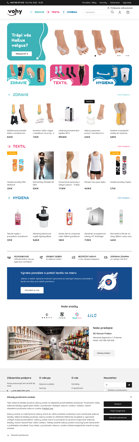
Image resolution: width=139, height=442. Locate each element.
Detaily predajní (103, 353)
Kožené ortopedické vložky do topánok (119, 131)
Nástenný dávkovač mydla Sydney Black (42, 235)
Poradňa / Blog (89, 2)
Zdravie (39, 12)
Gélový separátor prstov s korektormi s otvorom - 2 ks (94, 133)
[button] (92, 56)
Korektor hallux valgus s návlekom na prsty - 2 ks (43, 133)
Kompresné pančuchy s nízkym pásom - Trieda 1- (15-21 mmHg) (69, 185)
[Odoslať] (129, 385)
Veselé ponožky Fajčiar (120, 182)
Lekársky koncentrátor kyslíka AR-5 (69, 131)
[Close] (131, 397)
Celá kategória (124, 95)
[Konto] (119, 12)
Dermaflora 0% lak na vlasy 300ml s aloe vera (121, 235)
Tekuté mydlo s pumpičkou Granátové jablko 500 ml (17, 236)
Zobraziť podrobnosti (20, 435)
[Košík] (128, 12)
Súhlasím (117, 404)
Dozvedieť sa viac (32, 290)
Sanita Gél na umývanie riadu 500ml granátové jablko (69, 236)
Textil (55, 12)
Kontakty (75, 384)
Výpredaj (127, 2)
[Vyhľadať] (112, 12)
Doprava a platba (46, 384)
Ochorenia (115, 2)
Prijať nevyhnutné (117, 411)
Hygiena (71, 12)
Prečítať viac (47, 408)
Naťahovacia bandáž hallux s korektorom (16, 131)
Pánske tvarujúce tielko (94, 182)
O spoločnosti (77, 388)
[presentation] (119, 55)
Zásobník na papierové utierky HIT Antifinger (95, 235)
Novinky (103, 2)
